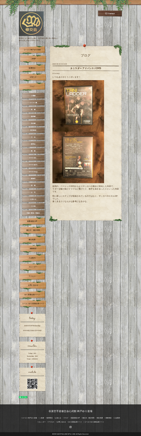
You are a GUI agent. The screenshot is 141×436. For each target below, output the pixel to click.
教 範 (33, 151)
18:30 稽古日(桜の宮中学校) (32, 330)
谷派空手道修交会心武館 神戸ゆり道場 (70, 411)
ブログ (32, 86)
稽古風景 (32, 240)
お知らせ (33, 77)
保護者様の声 (32, 221)
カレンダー (33, 267)
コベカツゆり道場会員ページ (33, 303)
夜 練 (33, 109)
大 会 (33, 137)
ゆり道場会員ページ (32, 295)
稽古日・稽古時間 (33, 230)
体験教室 (33, 248)
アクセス (32, 276)
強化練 (33, 123)
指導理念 (32, 68)
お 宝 (33, 192)
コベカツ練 (33, 102)
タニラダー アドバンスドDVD (85, 68)
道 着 (33, 185)
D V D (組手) (33, 165)
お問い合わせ (33, 285)
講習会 (33, 144)
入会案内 (32, 258)
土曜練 (33, 96)
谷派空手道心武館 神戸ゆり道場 (66, 434)
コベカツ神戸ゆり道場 (32, 50)
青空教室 (33, 130)
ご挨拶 (33, 59)
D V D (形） (33, 158)
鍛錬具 (33, 178)
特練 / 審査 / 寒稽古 (33, 213)
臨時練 (33, 116)
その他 (33, 206)
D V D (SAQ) (56, 73)
